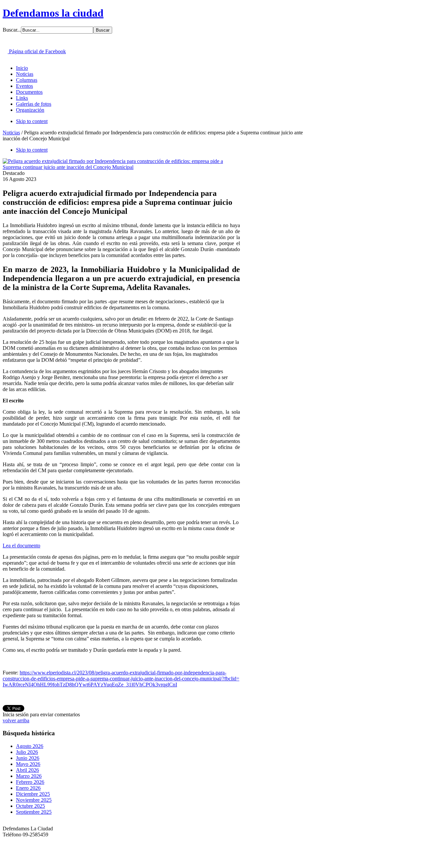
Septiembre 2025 (34, 812)
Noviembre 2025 (34, 800)
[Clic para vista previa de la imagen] (121, 167)
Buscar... (12, 30)
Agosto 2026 (29, 746)
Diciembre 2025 (33, 794)
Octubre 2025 (30, 806)
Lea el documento (21, 545)
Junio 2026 (27, 758)
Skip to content (32, 121)
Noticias (11, 132)
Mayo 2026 (28, 764)
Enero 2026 (28, 788)
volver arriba (16, 720)
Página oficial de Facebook (37, 51)
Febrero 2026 (30, 782)
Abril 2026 (27, 770)
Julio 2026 (27, 752)
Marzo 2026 (29, 776)
